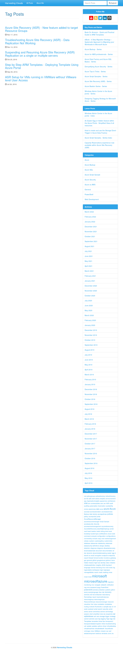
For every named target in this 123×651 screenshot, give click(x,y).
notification (110, 585)
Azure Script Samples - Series (96, 76)
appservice (103, 501)
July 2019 (88, 355)
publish (107, 590)
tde (114, 619)
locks (110, 567)
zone (109, 633)
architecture (111, 501)
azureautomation (95, 512)
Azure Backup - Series (93, 49)
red (91, 594)
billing (103, 531)
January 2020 (90, 325)
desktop (107, 546)
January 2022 (90, 221)
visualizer (87, 604)
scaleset (90, 609)
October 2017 (90, 443)
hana (113, 560)
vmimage (87, 631)
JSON (103, 565)
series (86, 611)
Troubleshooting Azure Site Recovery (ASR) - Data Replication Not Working (37, 41)
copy (99, 538)
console (94, 538)
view (101, 614)
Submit (113, 3)
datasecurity (88, 546)
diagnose (94, 548)
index (107, 563)
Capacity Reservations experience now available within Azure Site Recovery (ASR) (99, 145)
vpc (107, 631)
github (94, 560)
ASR (107, 503)
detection (87, 548)
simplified (96, 614)
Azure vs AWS (90, 184)
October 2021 (90, 236)
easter (109, 553)
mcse (90, 577)
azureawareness (106, 512)
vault (85, 531)
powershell (88, 589)
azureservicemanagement (92, 526)
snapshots (109, 614)
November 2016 (91, 453)
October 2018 (90, 399)
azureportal (92, 516)
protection (101, 590)
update (89, 626)
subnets (91, 619)
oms (88, 587)
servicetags (109, 611)
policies (110, 514)
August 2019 (89, 350)
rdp (103, 592)
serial (110, 609)
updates (94, 626)
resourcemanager (101, 602)
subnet (86, 619)
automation (94, 506)
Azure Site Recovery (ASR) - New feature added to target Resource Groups (41, 29)
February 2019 (90, 379)
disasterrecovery (109, 548)
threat (100, 621)
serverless (96, 611)
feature (91, 563)
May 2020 (88, 310)
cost (102, 538)
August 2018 (89, 409)
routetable (101, 604)
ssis (98, 616)
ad (85, 498)
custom (91, 541)
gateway (113, 558)
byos (97, 534)
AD (87, 498)
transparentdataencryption (92, 624)
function (101, 558)
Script (102, 521)
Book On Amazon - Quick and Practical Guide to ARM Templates (99, 33)
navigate (97, 585)
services (86, 594)
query (86, 592)
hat (94, 594)
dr (113, 551)
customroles (108, 541)
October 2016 (90, 458)
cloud (109, 534)
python (113, 590)
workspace (95, 570)
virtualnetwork (99, 628)
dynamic (89, 553)
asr (105, 503)
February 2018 (90, 424)
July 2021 (88, 251)
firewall (91, 558)
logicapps (107, 570)
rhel (92, 604)
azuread (86, 512)
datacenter (94, 543)
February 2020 (90, 320)
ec (89, 555)
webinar (98, 633)
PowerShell (89, 194)
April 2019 (88, 369)
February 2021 (90, 276)
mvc (93, 585)
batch (98, 531)
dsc (85, 553)
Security (96, 524)
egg (113, 553)
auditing (86, 506)
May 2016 (88, 478)
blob (106, 531)
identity (103, 563)
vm (115, 607)
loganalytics (88, 570)
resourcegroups (99, 599)
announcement (111, 498)
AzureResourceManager (92, 519)
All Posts (29, 3)
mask (100, 572)
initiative (112, 563)
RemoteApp (88, 597)
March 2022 (89, 212)
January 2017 (90, 448)
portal (98, 516)
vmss (92, 631)
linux (103, 567)
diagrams (100, 548)
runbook (92, 607)
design (102, 546)
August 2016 (89, 468)
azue (101, 509)
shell (91, 614)
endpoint (105, 555)
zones (86, 509)
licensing (99, 567)
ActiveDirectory (110, 496)
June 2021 (89, 256)
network (103, 585)
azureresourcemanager (91, 521)
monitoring (87, 585)
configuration (101, 536)
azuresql (100, 528)
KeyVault (109, 565)
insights (98, 565)
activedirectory (100, 496)
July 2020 (88, 300)
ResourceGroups (89, 602)
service (102, 611)
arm (89, 503)
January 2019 (90, 384)
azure (106, 508)
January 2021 (90, 281)
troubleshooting (111, 624)
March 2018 (89, 419)
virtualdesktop (111, 626)
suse (96, 619)
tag (99, 619)
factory (95, 514)
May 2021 (88, 261)
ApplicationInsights (93, 501)
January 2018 (90, 429)
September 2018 (91, 404)
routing (86, 607)
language (87, 567)
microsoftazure (95, 581)
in (115, 553)
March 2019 (89, 374)
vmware (103, 631)
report (94, 597)
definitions (95, 546)
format (96, 558)
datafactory (101, 543)
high (95, 563)
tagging (103, 619)
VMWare (97, 631)
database (87, 543)
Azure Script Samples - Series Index (98, 138)
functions (107, 558)
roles (95, 604)
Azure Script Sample (92, 174)
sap (110, 607)
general (89, 560)
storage (102, 616)
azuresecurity (88, 524)
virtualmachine (89, 628)
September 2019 (91, 345)
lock (107, 567)
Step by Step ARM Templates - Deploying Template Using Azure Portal (41, 66)
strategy (113, 616)
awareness (92, 509)
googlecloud (101, 560)
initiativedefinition (89, 565)
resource (111, 602)
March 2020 (89, 315)
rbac (100, 592)
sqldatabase (88, 616)
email (92, 555)
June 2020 (89, 305)
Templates (87, 621)
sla (104, 614)
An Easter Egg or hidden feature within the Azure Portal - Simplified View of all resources (99, 123)
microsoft (99, 575)
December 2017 (91, 434)
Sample (106, 521)
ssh (95, 616)
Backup (86, 514)
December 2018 (91, 389)
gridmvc (108, 560)
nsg (85, 587)
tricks (103, 624)
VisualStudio (109, 628)
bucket (93, 534)
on (113, 607)
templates (95, 621)
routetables (108, 604)
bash (89, 531)
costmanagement (110, 538)
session (86, 614)
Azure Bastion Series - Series (96, 86)
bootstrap (87, 534)
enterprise (98, 594)
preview (95, 590)
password (93, 587)
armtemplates (95, 503)
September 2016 (91, 463)
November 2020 (91, 290)
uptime (100, 626)
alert (93, 498)
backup (106, 529)
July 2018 (88, 414)
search (100, 609)
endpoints (111, 555)
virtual (104, 626)
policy (86, 516)
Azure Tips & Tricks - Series (95, 71)
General (88, 189)
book (110, 531)
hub (99, 563)
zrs (113, 633)
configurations (110, 536)
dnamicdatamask (89, 551)
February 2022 (90, 216)
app (85, 501)
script (95, 609)
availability (109, 506)
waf (110, 631)
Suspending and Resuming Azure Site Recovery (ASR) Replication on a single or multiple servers (40, 53)
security (105, 609)
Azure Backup (90, 165)
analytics (102, 498)
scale (86, 609)
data (90, 514)
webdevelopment (89, 633)
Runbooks (98, 607)
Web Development (92, 199)
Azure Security (90, 179)
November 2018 (91, 394)
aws (97, 509)
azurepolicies (102, 514)
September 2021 (91, 241)
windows (104, 633)
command (87, 536)
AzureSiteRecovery (90, 529)
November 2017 (91, 438)
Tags (107, 619)
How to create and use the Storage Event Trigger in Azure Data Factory (100, 131)
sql (114, 614)
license (93, 567)
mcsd (86, 577)
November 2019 (91, 335)
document (99, 551)
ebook (86, 555)
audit (111, 503)
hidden (86, 563)
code (113, 534)
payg (98, 587)
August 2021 (89, 246)
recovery (108, 592)
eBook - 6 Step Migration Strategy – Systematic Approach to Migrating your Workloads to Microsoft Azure (99, 42)
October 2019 (90, 340)
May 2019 (88, 364)
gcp (85, 560)
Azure (87, 160)
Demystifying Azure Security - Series (98, 66)
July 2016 (88, 473)
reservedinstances (103, 597)
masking (105, 572)
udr (85, 626)
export (86, 558)
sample (105, 606)
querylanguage (93, 592)
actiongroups (91, 496)
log (114, 567)
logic (101, 570)
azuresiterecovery (107, 526)
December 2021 (91, 226)
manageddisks (89, 572)
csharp (86, 541)
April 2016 (88, 483)
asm (101, 503)
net (85, 496)
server (91, 611)
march (96, 572)
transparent (109, 621)
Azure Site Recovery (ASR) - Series (98, 81)
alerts (97, 498)
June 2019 (89, 360)
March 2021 (89, 271)
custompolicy (99, 541)
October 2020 (90, 295)
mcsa (110, 572)
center (112, 529)
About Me (40, 3)
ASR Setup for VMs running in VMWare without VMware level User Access (40, 78)
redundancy (106, 594)
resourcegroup (89, 599)
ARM (86, 503)
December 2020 (91, 286)
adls (90, 498)
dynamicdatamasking (100, 553)
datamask (109, 543)
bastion (93, 531)
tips (104, 621)
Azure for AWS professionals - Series (99, 54)
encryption (98, 555)
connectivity (88, 538)
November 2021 (91, 231)
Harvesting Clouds (14, 3)
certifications (103, 534)
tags (111, 619)
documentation (107, 551)
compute (94, 536)
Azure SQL (89, 170)
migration (111, 582)
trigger (107, 616)
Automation (101, 506)
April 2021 (88, 266)
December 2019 (91, 330)
